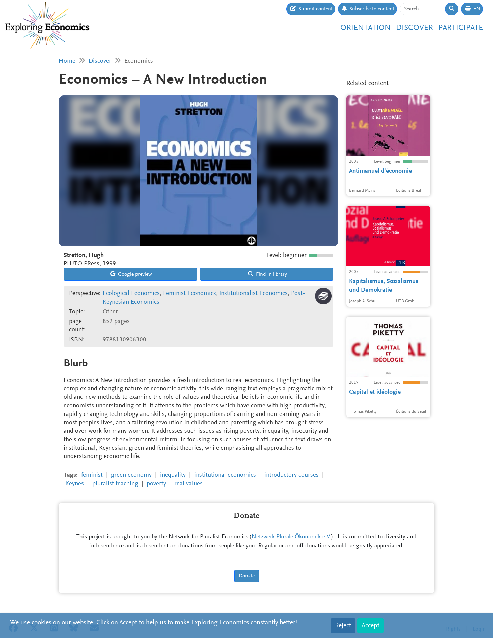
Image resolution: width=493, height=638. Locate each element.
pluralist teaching (115, 484)
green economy (131, 475)
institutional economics (225, 475)
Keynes (74, 484)
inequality (173, 475)
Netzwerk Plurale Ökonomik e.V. (291, 537)
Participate (460, 28)
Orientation (365, 28)
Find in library (271, 274)
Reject (343, 625)
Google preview (134, 274)
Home (67, 61)
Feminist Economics (189, 293)
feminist (92, 475)
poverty (156, 484)
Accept (370, 625)
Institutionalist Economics (253, 293)
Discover (414, 28)
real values (188, 484)
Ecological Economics (131, 293)
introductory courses (291, 475)
